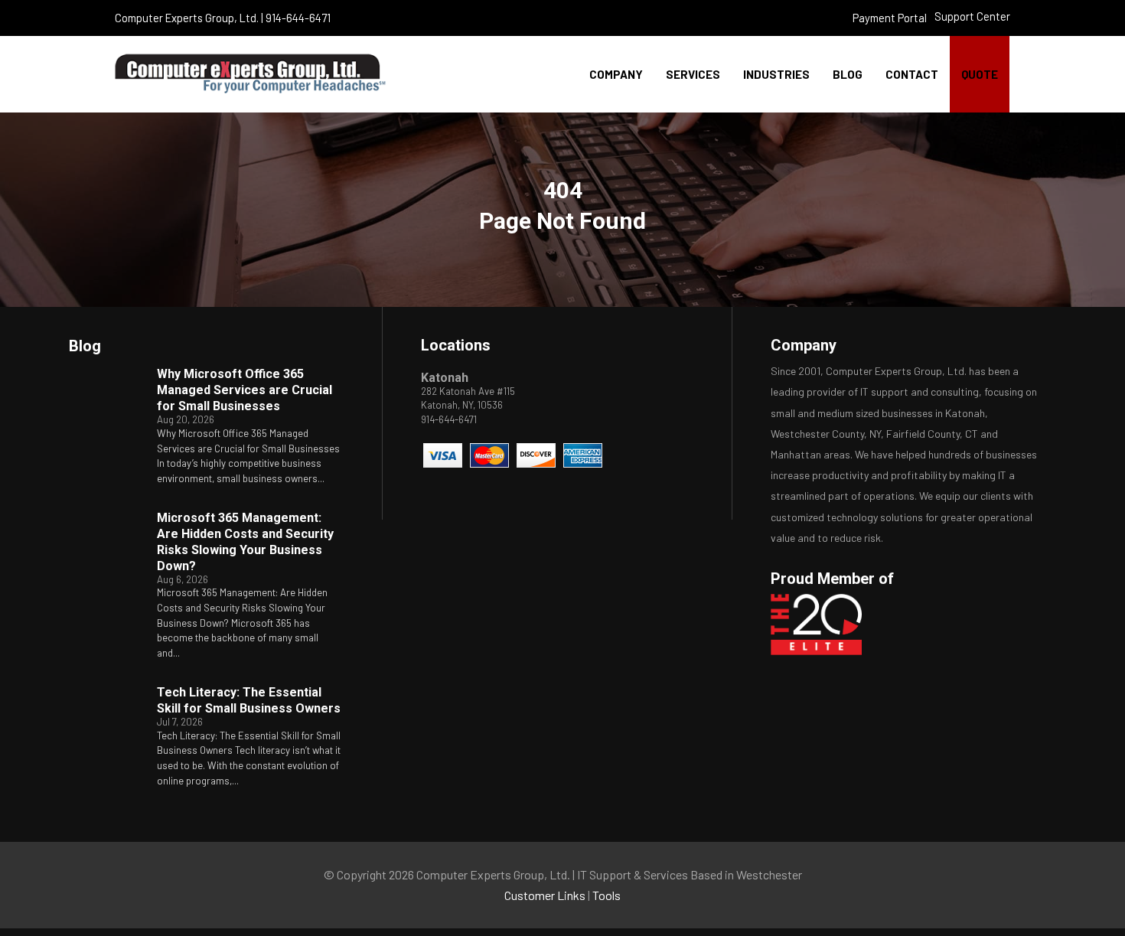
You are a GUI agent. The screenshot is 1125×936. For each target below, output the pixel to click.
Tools (606, 895)
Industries (776, 74)
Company (616, 74)
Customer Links (544, 895)
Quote (979, 74)
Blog (847, 74)
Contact (911, 74)
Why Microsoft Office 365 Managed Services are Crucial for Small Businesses (244, 390)
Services (693, 74)
